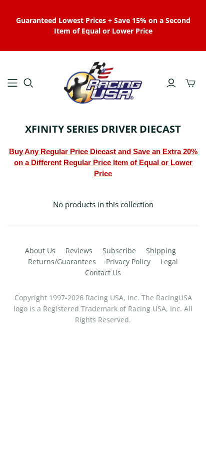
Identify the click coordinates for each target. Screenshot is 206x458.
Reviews (79, 250)
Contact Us (103, 272)
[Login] (171, 83)
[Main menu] (13, 83)
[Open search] (29, 83)
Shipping (161, 250)
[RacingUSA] (103, 81)
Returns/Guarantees (62, 261)
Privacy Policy (128, 261)
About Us (40, 250)
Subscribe (119, 250)
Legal (169, 261)
